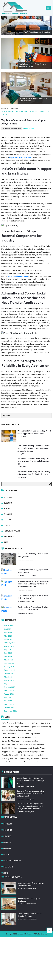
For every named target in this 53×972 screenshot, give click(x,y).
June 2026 (8, 624)
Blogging (8, 502)
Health (7, 524)
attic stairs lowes (30, 722)
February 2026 (9, 634)
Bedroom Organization (10, 731)
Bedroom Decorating (10, 727)
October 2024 (9, 665)
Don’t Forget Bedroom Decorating (37, 32)
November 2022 (10, 682)
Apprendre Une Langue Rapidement (15, 718)
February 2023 (9, 678)
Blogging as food (8, 751)
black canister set (25, 747)
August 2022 (9, 685)
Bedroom (12, 108)
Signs (6, 541)
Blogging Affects (40, 747)
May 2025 (8, 648)
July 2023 (7, 675)
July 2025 (7, 641)
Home (4, 108)
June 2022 (8, 692)
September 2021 (10, 702)
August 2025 (9, 637)
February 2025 (9, 654)
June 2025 (8, 644)
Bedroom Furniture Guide (29, 727)
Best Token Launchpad (10, 743)
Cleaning (8, 513)
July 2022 (7, 688)
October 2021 (9, 699)
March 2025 (8, 651)
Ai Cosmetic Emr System (41, 714)
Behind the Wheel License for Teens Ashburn (19, 735)
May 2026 (8, 627)
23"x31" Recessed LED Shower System (16, 714)
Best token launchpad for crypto (32, 743)
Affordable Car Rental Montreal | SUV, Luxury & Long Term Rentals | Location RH (33, 460)
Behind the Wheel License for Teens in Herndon (20, 739)
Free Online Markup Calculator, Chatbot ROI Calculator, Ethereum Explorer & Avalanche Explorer (33, 448)
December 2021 (10, 695)
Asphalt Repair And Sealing (12, 722)
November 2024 (10, 661)
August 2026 (9, 617)
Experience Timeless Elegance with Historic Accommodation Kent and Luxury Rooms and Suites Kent (29, 797)
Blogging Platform (37, 751)
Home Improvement (12, 530)
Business (7, 507)
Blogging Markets (22, 751)
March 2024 (8, 668)
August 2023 (9, 671)
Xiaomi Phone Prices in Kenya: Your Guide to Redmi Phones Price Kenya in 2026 (30, 771)
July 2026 (7, 620)
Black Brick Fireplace (10, 747)
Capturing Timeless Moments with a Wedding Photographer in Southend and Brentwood (30, 784)
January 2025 (9, 658)
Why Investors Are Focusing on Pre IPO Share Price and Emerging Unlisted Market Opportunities (33, 580)
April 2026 (8, 630)
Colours (7, 518)
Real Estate (9, 535)
